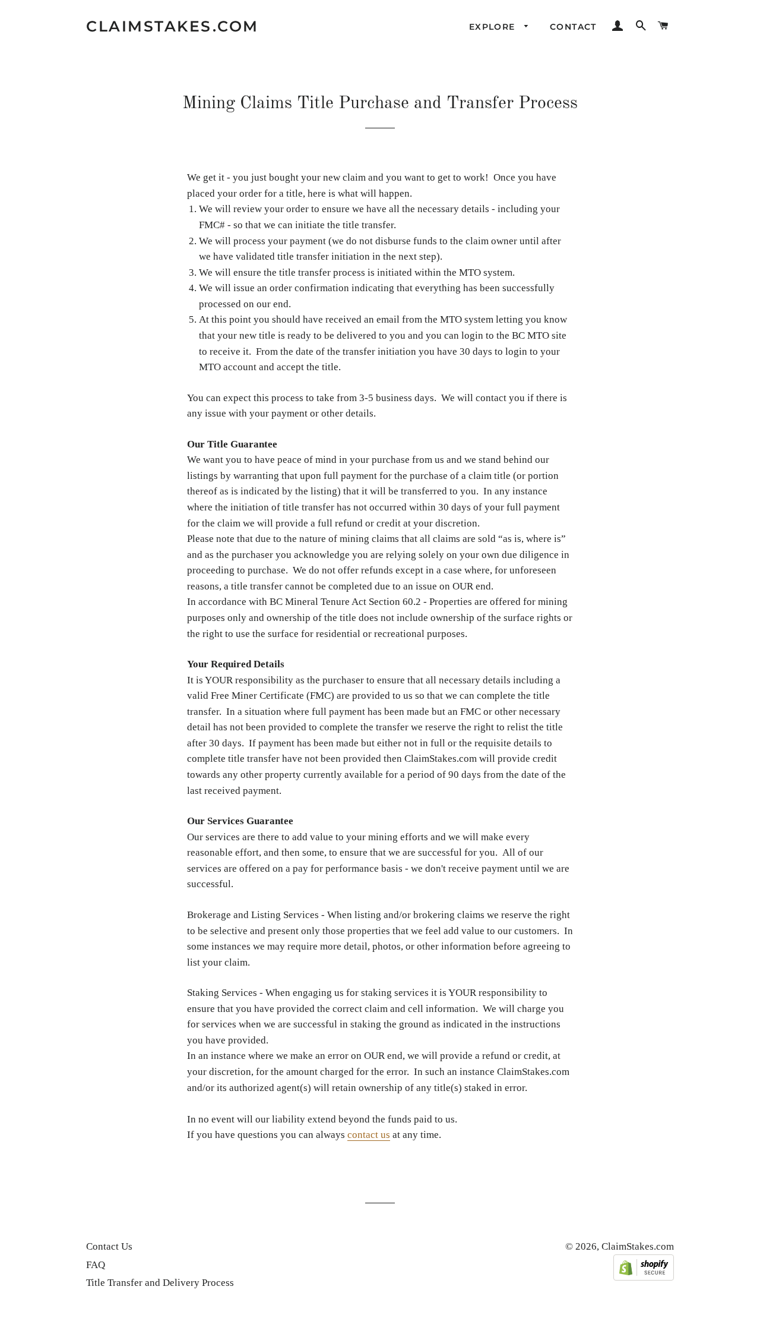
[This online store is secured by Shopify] (643, 1277)
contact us (368, 1134)
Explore (493, 26)
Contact (573, 26)
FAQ (95, 1264)
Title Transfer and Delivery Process (160, 1282)
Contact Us (109, 1246)
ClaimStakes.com (172, 26)
